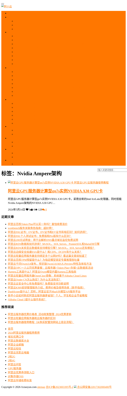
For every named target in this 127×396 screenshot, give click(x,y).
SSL (13, 149)
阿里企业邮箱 (16, 344)
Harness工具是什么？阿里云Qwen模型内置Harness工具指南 (42, 271)
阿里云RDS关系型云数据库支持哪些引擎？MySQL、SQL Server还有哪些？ (51, 248)
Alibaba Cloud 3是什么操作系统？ (27, 299)
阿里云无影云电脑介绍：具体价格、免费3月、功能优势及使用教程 (54, 103)
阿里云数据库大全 (18, 340)
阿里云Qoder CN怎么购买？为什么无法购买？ (34, 279)
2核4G (11, 360)
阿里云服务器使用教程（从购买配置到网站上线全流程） (48, 47)
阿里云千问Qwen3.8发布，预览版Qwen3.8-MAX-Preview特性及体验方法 (50, 263)
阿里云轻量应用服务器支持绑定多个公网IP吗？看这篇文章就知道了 (47, 255)
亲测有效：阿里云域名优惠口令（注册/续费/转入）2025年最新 (51, 142)
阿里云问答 (14, 364)
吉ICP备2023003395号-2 (59, 387)
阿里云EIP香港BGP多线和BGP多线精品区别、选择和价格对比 (51, 164)
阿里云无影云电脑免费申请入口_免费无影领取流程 (44, 119)
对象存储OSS (15, 376)
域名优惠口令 (16, 336)
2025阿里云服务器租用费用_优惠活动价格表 (40, 25)
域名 (14, 138)
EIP (12, 160)
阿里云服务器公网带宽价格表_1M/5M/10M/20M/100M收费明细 (51, 51)
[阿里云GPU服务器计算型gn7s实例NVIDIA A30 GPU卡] (41, 182)
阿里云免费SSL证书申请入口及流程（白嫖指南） (43, 157)
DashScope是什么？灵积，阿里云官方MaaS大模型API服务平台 (44, 291)
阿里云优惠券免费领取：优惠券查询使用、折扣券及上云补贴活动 (53, 21)
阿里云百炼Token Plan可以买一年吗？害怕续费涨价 (37, 224)
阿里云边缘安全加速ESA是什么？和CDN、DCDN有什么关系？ (45, 251)
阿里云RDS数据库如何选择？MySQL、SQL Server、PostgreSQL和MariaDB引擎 (54, 244)
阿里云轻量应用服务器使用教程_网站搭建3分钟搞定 (45, 71)
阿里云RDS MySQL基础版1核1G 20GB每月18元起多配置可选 (50, 134)
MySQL (15, 126)
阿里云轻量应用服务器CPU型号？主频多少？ (41, 91)
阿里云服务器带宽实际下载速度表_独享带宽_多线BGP (46, 55)
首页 (13, 13)
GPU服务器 (14, 368)
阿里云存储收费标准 (20, 380)
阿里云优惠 (17, 17)
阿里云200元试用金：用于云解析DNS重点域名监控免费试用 (43, 240)
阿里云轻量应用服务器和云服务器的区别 (38, 75)
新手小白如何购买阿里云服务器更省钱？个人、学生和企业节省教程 (47, 295)
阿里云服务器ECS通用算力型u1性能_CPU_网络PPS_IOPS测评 (51, 43)
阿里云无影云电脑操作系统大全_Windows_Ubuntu (43, 123)
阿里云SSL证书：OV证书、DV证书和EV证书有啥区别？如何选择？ (48, 232)
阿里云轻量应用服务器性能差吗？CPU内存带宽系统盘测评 (49, 87)
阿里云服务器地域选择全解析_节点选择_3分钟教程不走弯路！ (51, 36)
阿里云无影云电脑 (18, 352)
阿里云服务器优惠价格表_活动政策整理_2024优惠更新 (39, 314)
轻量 (14, 67)
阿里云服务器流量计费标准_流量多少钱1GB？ (42, 63)
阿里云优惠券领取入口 (21, 372)
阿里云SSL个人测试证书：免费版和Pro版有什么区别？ (40, 236)
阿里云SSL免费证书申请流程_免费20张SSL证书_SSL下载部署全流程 (55, 153)
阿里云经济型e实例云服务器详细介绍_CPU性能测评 (45, 59)
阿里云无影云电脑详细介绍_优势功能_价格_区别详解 (46, 115)
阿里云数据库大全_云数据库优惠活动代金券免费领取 (46, 130)
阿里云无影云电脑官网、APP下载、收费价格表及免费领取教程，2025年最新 (59, 107)
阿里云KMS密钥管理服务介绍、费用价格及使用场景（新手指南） (46, 287)
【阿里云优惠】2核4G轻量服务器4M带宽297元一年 (44, 83)
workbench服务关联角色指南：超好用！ (31, 228)
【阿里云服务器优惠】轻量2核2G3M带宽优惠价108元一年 (48, 79)
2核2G (11, 356)
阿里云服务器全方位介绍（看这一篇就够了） (41, 40)
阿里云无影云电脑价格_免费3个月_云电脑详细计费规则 (47, 111)
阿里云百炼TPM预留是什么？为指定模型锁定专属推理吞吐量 (44, 259)
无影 (13, 99)
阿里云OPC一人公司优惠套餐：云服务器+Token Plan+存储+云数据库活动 (50, 267)
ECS (13, 32)
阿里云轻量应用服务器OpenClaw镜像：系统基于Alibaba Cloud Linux (47, 275)
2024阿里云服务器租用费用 (24, 332)
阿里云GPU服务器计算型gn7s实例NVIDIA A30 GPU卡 (55, 191)
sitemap (41, 387)
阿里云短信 (14, 348)
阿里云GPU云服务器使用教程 (91, 182)
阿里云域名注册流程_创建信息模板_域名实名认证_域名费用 (50, 146)
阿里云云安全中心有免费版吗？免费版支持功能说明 (38, 283)
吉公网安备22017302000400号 (94, 387)
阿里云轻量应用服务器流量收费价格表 (37, 95)
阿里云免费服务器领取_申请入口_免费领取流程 (42, 29)
